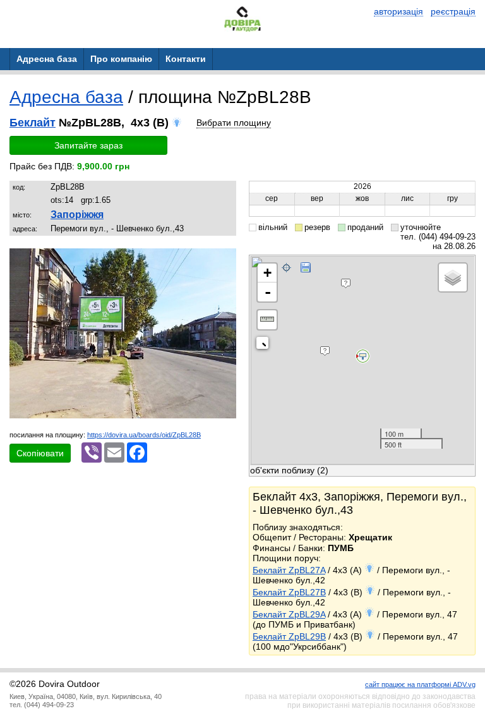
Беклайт (32, 122)
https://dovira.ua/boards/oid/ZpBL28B (144, 435)
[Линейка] (267, 319)
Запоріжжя (77, 214)
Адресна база (66, 97)
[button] (225, 260)
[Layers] (453, 277)
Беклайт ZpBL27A (289, 570)
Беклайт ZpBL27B (289, 592)
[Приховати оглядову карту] (265, 345)
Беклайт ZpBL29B (289, 636)
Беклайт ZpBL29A (289, 614)
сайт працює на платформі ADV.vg (420, 684)
